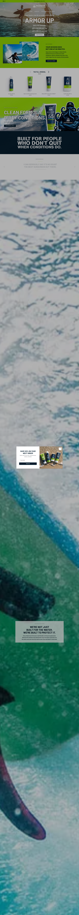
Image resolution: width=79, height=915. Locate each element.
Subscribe (28, 463)
